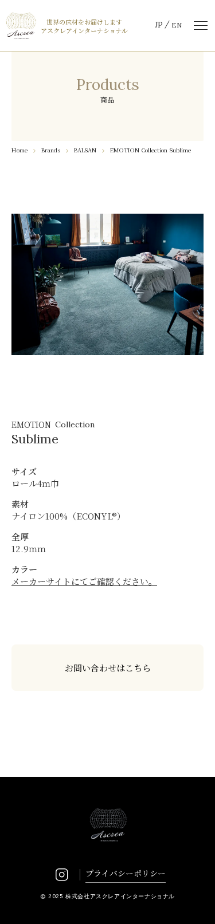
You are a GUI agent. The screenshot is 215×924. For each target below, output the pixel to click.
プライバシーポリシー (125, 873)
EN (176, 25)
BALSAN (85, 150)
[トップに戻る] (193, 902)
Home (19, 150)
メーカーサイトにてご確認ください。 (84, 581)
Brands (50, 150)
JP (159, 25)
